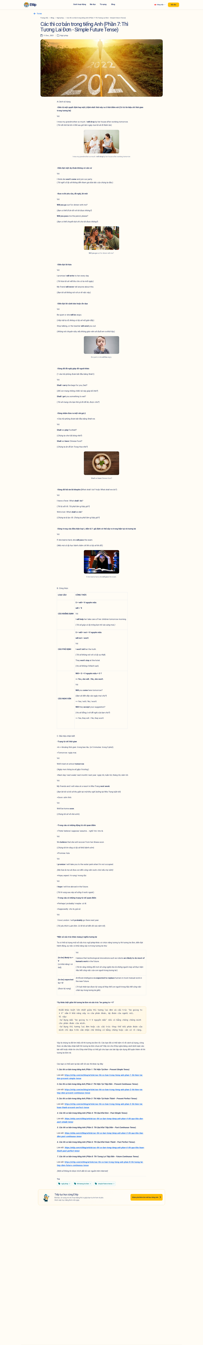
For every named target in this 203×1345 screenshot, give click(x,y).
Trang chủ (44, 18)
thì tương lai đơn (83, 1184)
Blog (52, 18)
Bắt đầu (173, 5)
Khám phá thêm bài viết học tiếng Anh (145, 1197)
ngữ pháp (64, 1184)
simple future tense (105, 1184)
